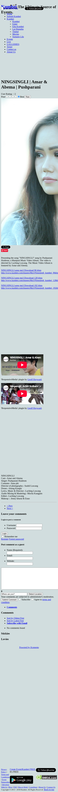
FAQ (15, 787)
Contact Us (51, 787)
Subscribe (26, 599)
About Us (42, 787)
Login (4, 534)
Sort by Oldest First (15, 618)
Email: (10, 555)
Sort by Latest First (15, 620)
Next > (10, 508)
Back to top (49, 789)
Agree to (38, 599)
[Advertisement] (29, 43)
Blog (10, 787)
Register (4, 539)
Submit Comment (9, 600)
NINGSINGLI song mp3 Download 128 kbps (21, 278)
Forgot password (16, 539)
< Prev (10, 506)
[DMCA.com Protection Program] (46, 779)
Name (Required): (15, 550)
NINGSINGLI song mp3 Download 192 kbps (21, 285)
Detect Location (35, 594)
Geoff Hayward (34, 379)
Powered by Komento (29, 647)
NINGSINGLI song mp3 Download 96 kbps (21, 270)
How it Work (23, 787)
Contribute (33, 787)
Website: (10, 561)
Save (5, 250)
